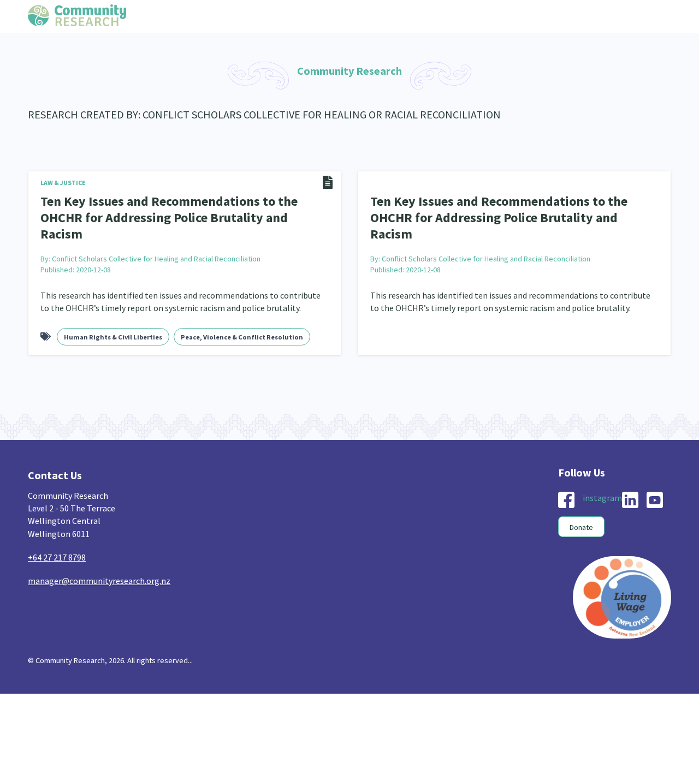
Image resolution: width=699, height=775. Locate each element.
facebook (566, 480)
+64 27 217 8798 (57, 537)
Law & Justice (63, 182)
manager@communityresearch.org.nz (99, 561)
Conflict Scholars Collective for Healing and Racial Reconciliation (156, 239)
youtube (655, 480)
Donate (581, 507)
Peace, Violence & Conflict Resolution (242, 317)
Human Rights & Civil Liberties (113, 317)
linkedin (630, 480)
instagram (602, 478)
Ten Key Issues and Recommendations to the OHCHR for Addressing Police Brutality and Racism (177, 208)
